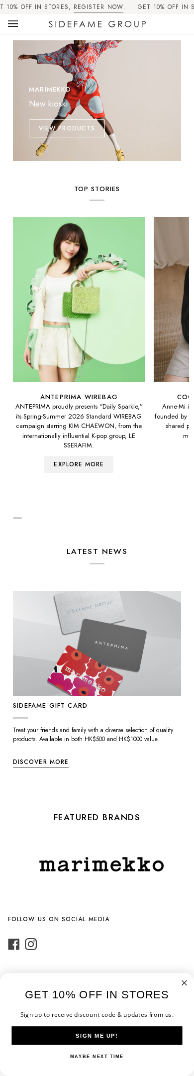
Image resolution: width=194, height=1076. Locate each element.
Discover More (41, 761)
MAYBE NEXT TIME (97, 1057)
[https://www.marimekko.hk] (91, 864)
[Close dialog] (184, 982)
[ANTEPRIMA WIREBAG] (79, 299)
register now (98, 6)
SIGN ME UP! (97, 1036)
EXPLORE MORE (79, 464)
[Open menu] (23, 24)
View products (67, 128)
